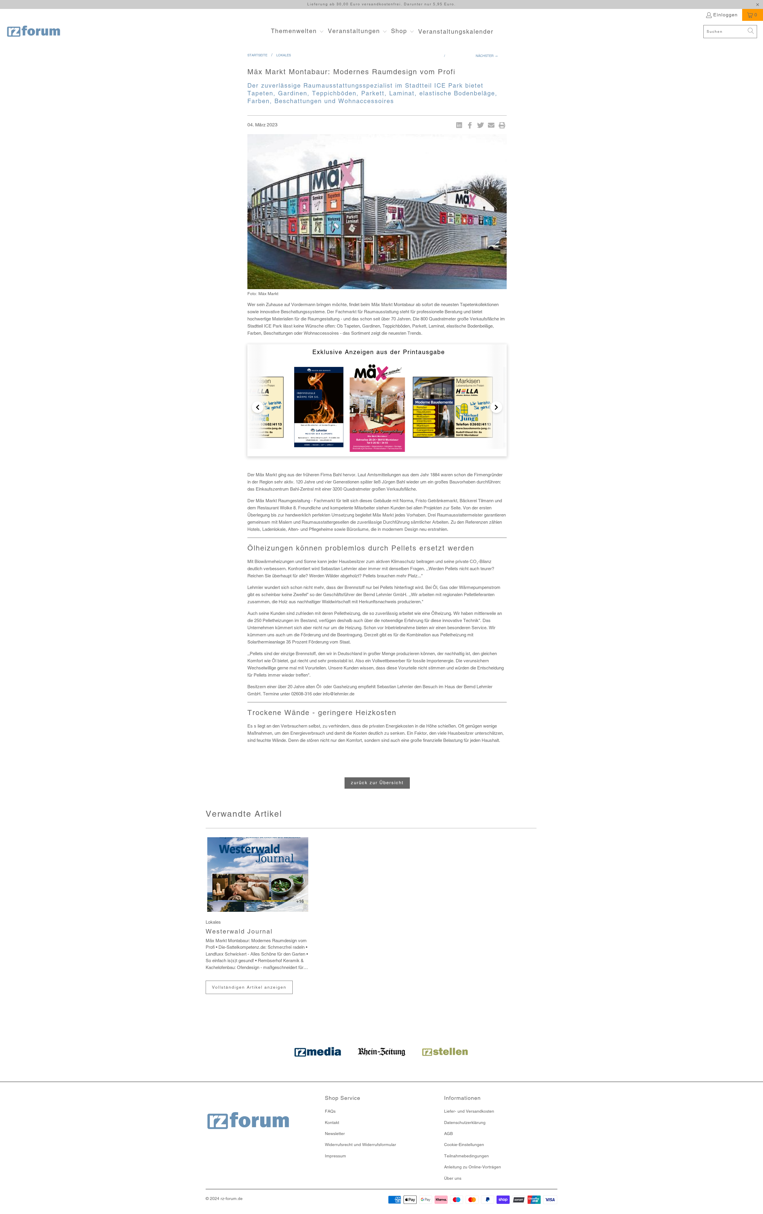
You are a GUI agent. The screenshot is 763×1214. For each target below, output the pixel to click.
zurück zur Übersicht (377, 782)
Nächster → (487, 56)
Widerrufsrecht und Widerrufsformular (360, 1144)
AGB (448, 1133)
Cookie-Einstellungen (464, 1144)
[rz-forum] (33, 31)
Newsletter (335, 1133)
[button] (297, 31)
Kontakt (332, 1122)
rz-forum (229, 1198)
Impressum (335, 1155)
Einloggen (725, 15)
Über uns (452, 1178)
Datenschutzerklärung (465, 1122)
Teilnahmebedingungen (466, 1155)
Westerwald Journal (239, 931)
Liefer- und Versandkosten (469, 1111)
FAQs (330, 1111)
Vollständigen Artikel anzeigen (249, 987)
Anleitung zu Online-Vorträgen (472, 1167)
